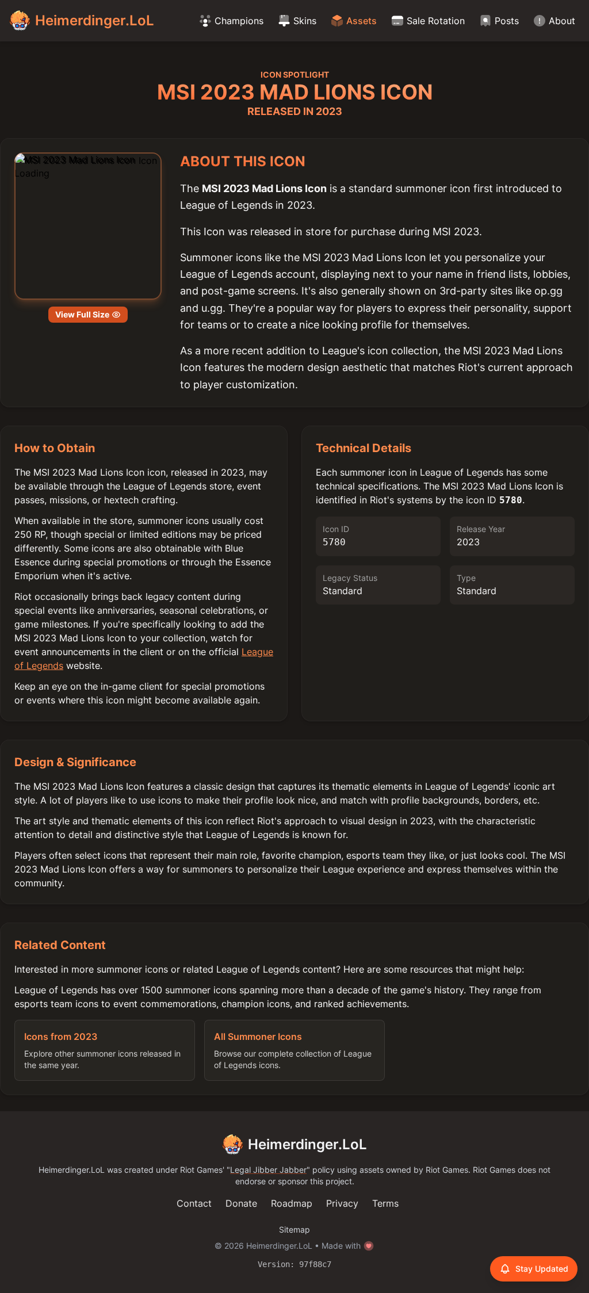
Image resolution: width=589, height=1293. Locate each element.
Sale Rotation (436, 20)
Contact (194, 1203)
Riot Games (201, 1170)
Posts (507, 20)
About (562, 20)
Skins (304, 20)
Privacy (342, 1203)
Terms (385, 1203)
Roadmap (291, 1203)
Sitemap (294, 1229)
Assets (361, 20)
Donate (241, 1203)
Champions (239, 20)
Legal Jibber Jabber (268, 1170)
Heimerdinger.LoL (307, 1144)
